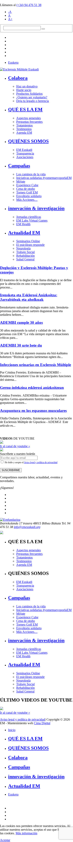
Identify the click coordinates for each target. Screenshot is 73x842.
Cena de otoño (25, 189)
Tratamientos (24, 125)
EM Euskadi (24, 150)
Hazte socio (23, 90)
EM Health (23, 224)
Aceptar (5, 840)
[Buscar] (43, 28)
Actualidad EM (24, 232)
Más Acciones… (27, 199)
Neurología (23, 248)
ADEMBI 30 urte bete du (21, 345)
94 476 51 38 (28, 5)
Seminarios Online (28, 241)
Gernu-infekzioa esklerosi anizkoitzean (32, 387)
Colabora (18, 78)
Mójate (20, 181)
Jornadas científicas (28, 217)
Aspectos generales (28, 118)
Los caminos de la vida (31, 174)
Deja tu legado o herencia (32, 101)
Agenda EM (24, 132)
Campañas (19, 165)
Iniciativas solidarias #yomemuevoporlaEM (44, 178)
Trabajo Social (25, 252)
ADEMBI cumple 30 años (21, 322)
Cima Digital (42, 723)
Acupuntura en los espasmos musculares (33, 410)
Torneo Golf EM (27, 192)
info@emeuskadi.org (27, 527)
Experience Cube (27, 185)
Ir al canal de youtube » (15, 446)
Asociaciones (24, 157)
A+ (10, 19)
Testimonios (24, 129)
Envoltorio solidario (29, 196)
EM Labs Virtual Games (31, 220)
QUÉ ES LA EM (25, 109)
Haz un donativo (27, 86)
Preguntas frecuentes (29, 121)
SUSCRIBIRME (11, 470)
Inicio (11, 730)
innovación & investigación (36, 208)
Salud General (25, 259)
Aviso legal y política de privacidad (40, 462)
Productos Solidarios (29, 93)
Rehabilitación (25, 255)
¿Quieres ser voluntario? (31, 97)
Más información (26, 833)
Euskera (13, 62)
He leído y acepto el (30, 462)
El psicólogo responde (30, 244)
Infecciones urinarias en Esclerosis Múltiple (35, 365)
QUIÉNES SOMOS (28, 141)
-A (10, 12)
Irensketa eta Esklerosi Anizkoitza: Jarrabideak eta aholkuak (28, 297)
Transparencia (25, 153)
